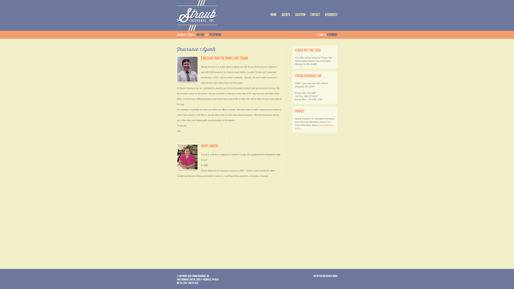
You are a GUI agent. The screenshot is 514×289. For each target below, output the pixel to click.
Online (200, 35)
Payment (332, 35)
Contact (315, 14)
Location (300, 14)
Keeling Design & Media (328, 276)
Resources (331, 14)
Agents (286, 14)
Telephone (215, 35)
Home (274, 14)
